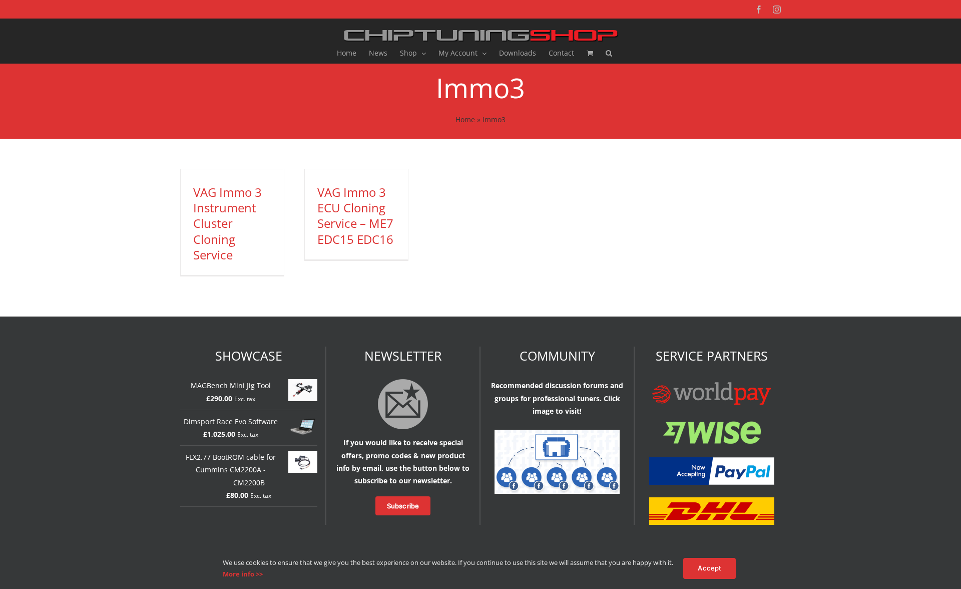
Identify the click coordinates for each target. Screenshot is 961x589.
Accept (709, 568)
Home (465, 119)
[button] (609, 53)
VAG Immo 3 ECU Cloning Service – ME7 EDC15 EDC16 (355, 215)
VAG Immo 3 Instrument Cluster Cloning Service (227, 223)
